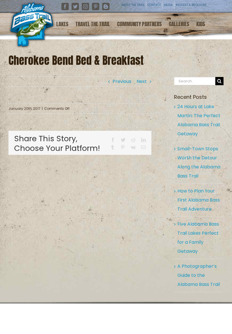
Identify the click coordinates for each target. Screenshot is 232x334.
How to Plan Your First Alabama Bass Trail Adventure (198, 200)
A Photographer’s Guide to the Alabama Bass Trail (198, 275)
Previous (122, 81)
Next (142, 81)
